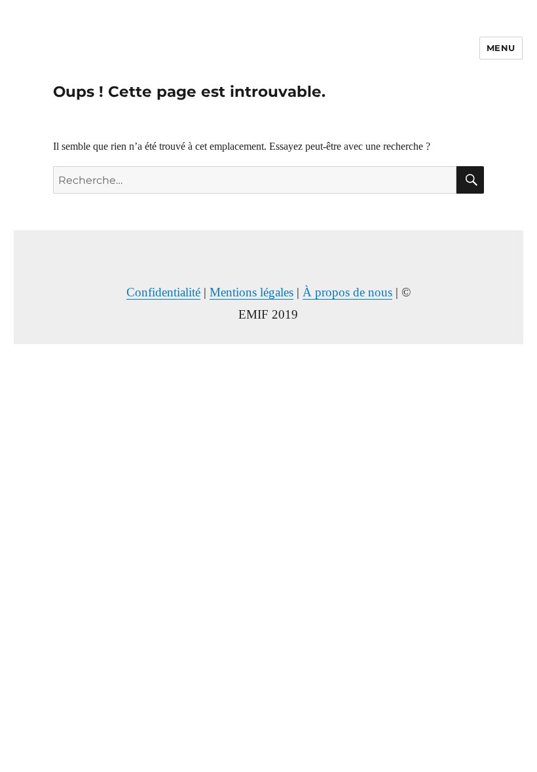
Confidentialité (163, 292)
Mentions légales (251, 292)
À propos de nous (347, 292)
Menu (501, 48)
